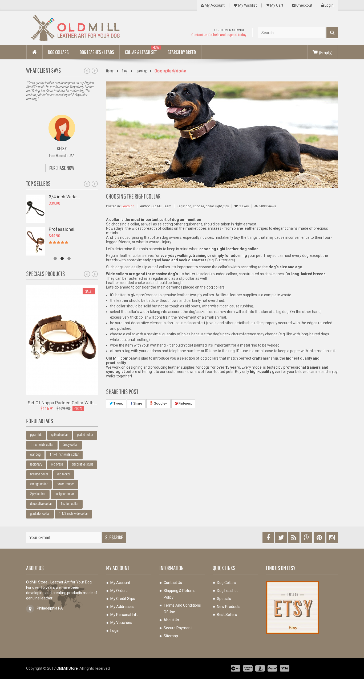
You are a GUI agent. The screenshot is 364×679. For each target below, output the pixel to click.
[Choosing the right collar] (222, 134)
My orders (119, 591)
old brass (57, 465)
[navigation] (111, 71)
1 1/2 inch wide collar (73, 514)
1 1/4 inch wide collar (64, 455)
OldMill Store (67, 668)
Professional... (63, 229)
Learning (128, 206)
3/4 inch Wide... (64, 196)
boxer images (65, 484)
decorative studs (82, 465)
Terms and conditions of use (182, 608)
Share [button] (137, 403)
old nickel (63, 474)
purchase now (61, 168)
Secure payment (178, 628)
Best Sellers (227, 614)
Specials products (45, 273)
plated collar (85, 435)
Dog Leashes (227, 591)
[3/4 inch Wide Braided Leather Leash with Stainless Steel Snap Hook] (35, 208)
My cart (276, 5)
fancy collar (70, 445)
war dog (35, 455)
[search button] (332, 32)
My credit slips (122, 598)
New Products (228, 606)
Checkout (304, 5)
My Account (214, 5)
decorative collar (41, 504)
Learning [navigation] (141, 70)
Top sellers (38, 183)
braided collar (39, 474)
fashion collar (70, 504)
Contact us (173, 583)
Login (329, 5)
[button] (58, 52)
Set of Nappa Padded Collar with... (62, 402)
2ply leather (38, 494)
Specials (224, 598)
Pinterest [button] (185, 403)
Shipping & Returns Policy (180, 594)
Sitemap (171, 636)
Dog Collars (226, 583)
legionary (36, 465)
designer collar (64, 494)
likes (244, 206)
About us (171, 620)
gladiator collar (40, 514)
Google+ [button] (160, 403)
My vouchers (121, 622)
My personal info (124, 614)
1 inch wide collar (42, 445)
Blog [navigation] (125, 70)
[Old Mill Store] (75, 28)
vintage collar (39, 484)
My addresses (122, 606)
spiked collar (59, 435)
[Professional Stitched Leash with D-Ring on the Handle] (35, 241)
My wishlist (247, 5)
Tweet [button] (118, 403)
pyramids (36, 435)
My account (117, 567)
